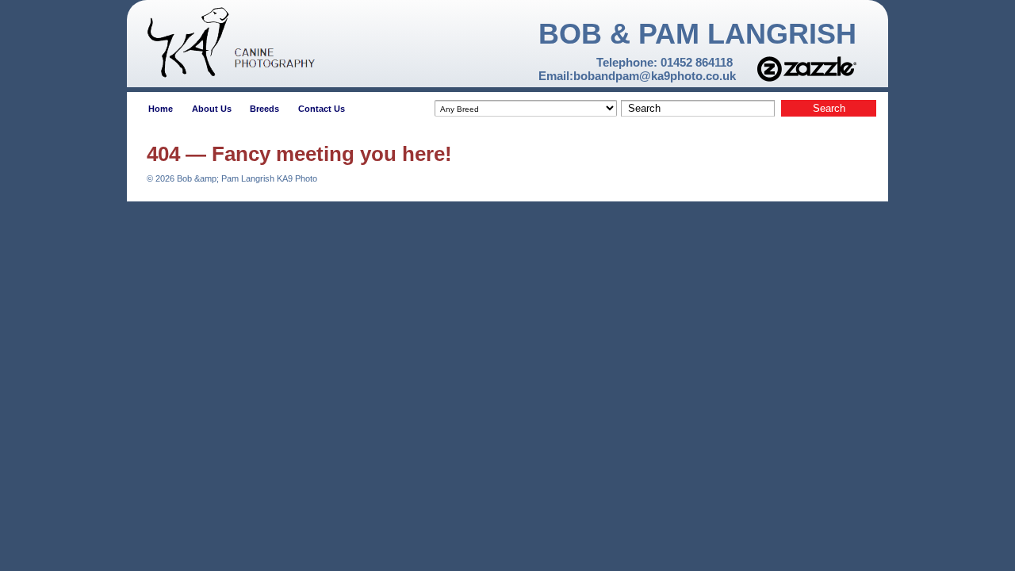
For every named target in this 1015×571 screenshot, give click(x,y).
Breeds (264, 108)
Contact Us (321, 108)
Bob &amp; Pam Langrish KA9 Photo (245, 178)
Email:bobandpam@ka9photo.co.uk (637, 75)
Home (160, 108)
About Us (212, 108)
